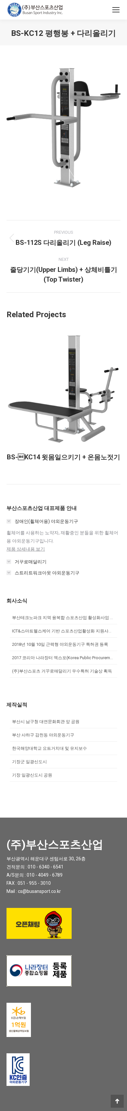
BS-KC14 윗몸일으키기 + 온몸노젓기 (63, 457)
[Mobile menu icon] (115, 9)
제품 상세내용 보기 (26, 549)
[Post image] (63, 387)
